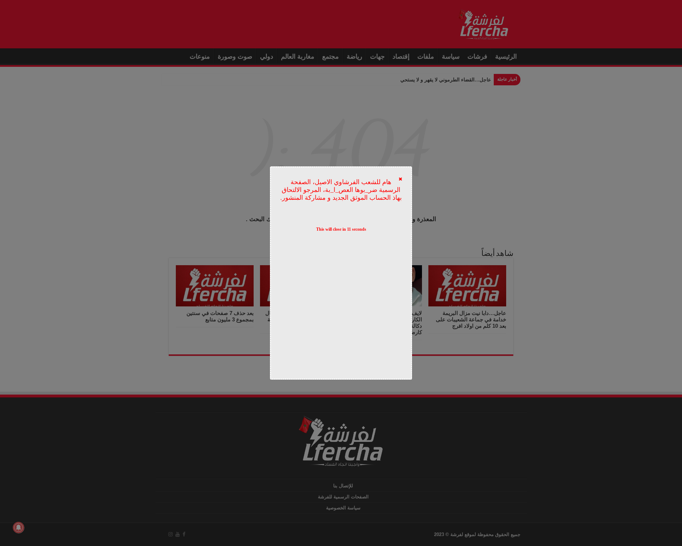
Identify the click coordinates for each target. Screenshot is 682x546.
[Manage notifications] (18, 527)
